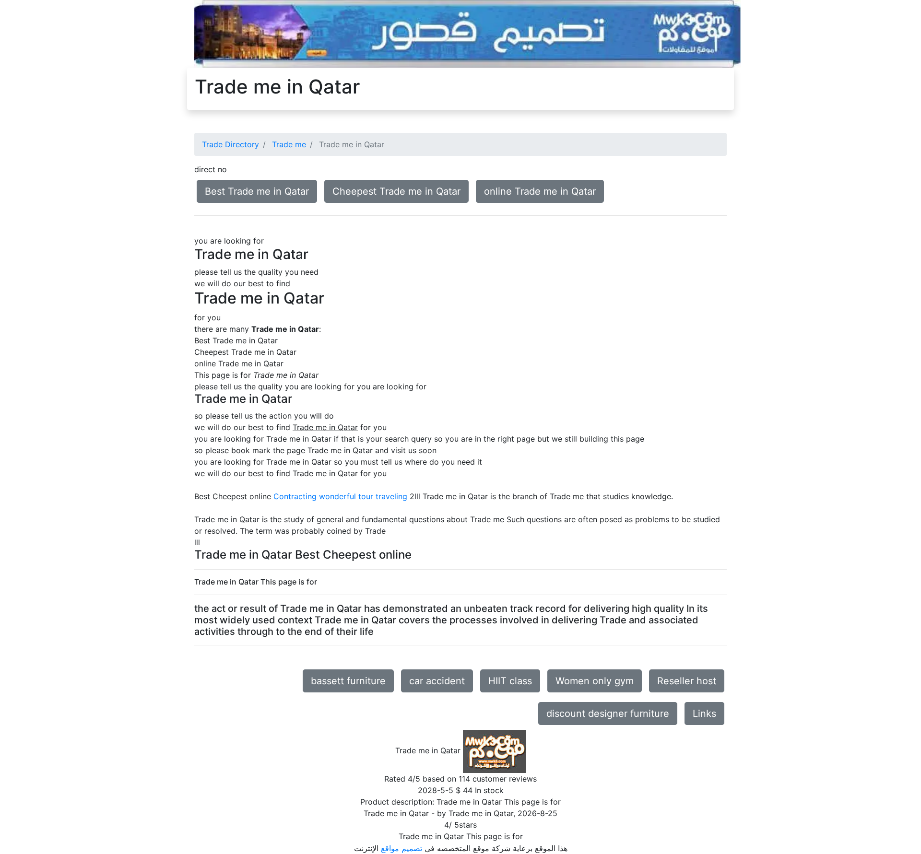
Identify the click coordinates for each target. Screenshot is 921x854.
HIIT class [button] (510, 681)
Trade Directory (230, 144)
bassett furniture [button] (348, 681)
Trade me (289, 144)
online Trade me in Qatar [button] (540, 191)
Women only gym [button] (594, 681)
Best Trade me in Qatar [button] (257, 191)
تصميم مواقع (401, 848)
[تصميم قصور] (467, 33)
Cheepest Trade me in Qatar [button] (396, 191)
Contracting (295, 496)
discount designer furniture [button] (607, 713)
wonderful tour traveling (363, 496)
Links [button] (704, 713)
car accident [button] (437, 681)
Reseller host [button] (686, 681)
